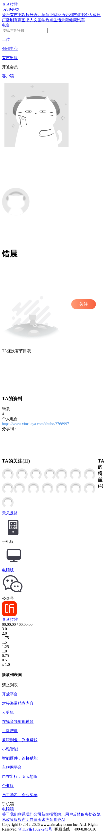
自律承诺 (37, 819)
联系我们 (26, 814)
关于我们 (10, 814)
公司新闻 (41, 814)
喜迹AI (59, 819)
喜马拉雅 (10, 4)
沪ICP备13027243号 (35, 829)
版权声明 (22, 819)
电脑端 (8, 809)
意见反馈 (10, 513)
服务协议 (89, 814)
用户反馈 (73, 814)
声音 (49, 819)
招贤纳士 (57, 814)
